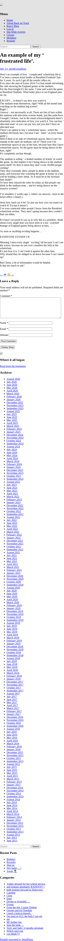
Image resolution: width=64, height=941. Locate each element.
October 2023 (14, 476)
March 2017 (13, 708)
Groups (10, 34)
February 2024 (14, 464)
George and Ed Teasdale (19, 910)
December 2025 (15, 402)
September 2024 (15, 443)
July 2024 (12, 449)
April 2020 (12, 599)
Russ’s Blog (13, 26)
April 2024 (12, 458)
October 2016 (14, 723)
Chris (9, 895)
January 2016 (14, 749)
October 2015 (14, 758)
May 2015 (12, 773)
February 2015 (14, 781)
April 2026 (12, 390)
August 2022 (13, 517)
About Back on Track (18, 23)
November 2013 (15, 826)
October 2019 (14, 617)
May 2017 (12, 702)
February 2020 (14, 605)
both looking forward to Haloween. (25, 889)
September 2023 (15, 479)
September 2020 (15, 584)
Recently (11, 862)
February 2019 (14, 640)
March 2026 (13, 393)
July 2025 (12, 414)
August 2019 (13, 623)
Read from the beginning (13, 366)
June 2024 (12, 452)
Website (4, 335)
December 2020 (15, 576)
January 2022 (14, 537)
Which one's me (15, 931)
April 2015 (12, 776)
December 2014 (15, 787)
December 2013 (15, 823)
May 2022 (12, 526)
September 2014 (15, 796)
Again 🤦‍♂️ (12, 871)
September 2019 (15, 620)
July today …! (14, 868)
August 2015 (13, 764)
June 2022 (12, 523)
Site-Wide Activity (16, 32)
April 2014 (12, 811)
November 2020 (15, 579)
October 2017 (14, 687)
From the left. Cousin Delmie (22, 907)
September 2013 (15, 831)
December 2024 (15, 434)
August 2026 (13, 379)
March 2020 (13, 602)
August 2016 (13, 728)
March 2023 (13, 496)
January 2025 (14, 431)
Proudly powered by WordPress (16, 939)
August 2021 (13, 552)
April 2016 (12, 740)
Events (17, 68)
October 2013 (14, 828)
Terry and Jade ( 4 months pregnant (25, 928)
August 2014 (13, 799)
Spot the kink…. (15, 925)
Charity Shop (7, 347)
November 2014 (15, 790)
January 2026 (14, 399)
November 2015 (15, 755)
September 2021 (15, 549)
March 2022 (13, 531)
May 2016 (12, 737)
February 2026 (14, 396)
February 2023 (14, 499)
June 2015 (12, 770)
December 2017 (15, 681)
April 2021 (12, 564)
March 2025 (13, 426)
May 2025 (12, 420)
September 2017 (15, 690)
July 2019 (12, 626)
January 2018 (14, 678)
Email (4, 329)
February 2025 (14, 429)
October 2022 (14, 511)
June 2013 (12, 840)
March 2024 (13, 461)
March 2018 (13, 673)
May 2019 (12, 631)
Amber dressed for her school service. (26, 884)
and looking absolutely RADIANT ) (25, 886)
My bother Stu (14, 922)
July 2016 (12, 731)
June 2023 (12, 487)
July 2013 (12, 837)
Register (11, 40)
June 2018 (12, 664)
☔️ (3, 274)
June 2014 (12, 805)
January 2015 (14, 784)
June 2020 (12, 593)
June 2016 (12, 734)
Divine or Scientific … (18, 901)
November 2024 (15, 437)
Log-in (10, 29)
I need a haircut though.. (19, 913)
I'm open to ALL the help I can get (24, 916)
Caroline (11, 892)
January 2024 (14, 467)
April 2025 (12, 423)
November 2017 (15, 684)
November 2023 (15, 473)
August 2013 (13, 834)
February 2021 (14, 570)
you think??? (13, 934)
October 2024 (14, 440)
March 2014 (13, 814)
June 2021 (12, 558)
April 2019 (12, 634)
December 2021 (15, 540)
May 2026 (12, 387)
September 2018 (15, 655)
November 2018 (15, 649)
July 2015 (12, 767)
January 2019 (14, 643)
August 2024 (13, 446)
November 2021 (15, 543)
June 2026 (12, 384)
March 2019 (13, 637)
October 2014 (14, 793)
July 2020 (12, 590)
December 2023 (15, 470)
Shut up (11, 865)
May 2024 (12, 455)
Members (11, 37)
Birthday (11, 859)
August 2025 (13, 411)
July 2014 (12, 802)
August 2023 (13, 481)
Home (10, 20)
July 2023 (12, 484)
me (8, 919)
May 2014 (12, 808)
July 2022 (12, 520)
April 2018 (12, 670)
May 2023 (12, 490)
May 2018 (12, 667)
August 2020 (13, 587)
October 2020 (14, 581)
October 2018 (14, 652)
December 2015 (15, 752)
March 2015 (13, 778)
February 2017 (14, 711)
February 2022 (14, 534)
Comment (6, 296)
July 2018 (12, 661)
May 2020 (12, 596)
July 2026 (12, 381)
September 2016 (15, 726)
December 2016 (15, 717)
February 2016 (14, 746)
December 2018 (15, 646)
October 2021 (14, 546)
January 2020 (14, 608)
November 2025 (15, 405)
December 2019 (15, 611)
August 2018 (13, 658)
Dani (9, 898)
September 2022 (15, 514)
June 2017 (12, 699)
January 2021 (14, 573)
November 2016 (15, 720)
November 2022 (15, 508)
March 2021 (13, 567)
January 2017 (14, 714)
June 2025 (12, 417)
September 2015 (15, 761)
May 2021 (12, 561)
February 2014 (14, 817)
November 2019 (15, 614)
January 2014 (14, 820)
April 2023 (12, 493)
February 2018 (14, 676)
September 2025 (15, 408)
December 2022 (15, 505)
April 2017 (12, 705)
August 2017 (13, 693)
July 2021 (12, 555)
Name (4, 323)
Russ (23, 68)
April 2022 (12, 529)
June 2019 (12, 628)
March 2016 (13, 743)
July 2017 (12, 696)
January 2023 (14, 502)
